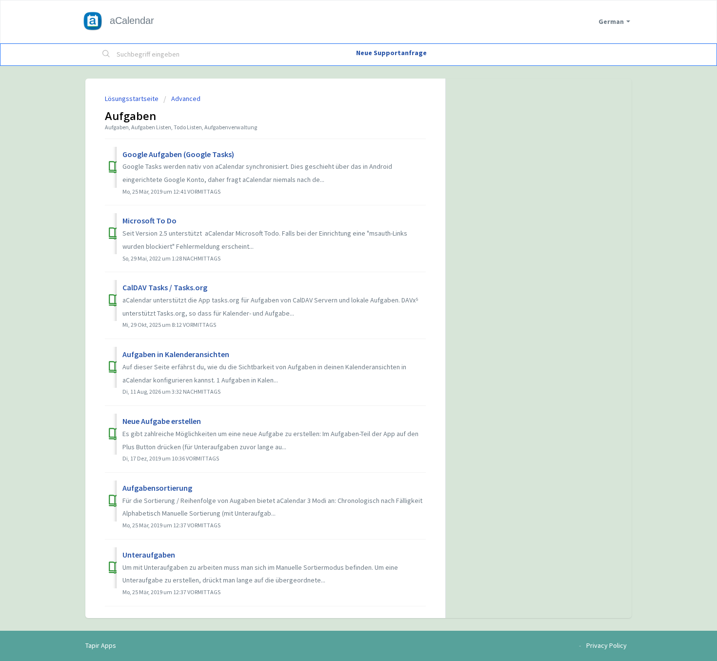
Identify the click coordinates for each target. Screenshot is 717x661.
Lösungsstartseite (132, 98)
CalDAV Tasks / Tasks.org (164, 287)
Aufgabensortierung (157, 488)
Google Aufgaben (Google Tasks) (178, 154)
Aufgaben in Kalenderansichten (175, 354)
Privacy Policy (606, 645)
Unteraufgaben (148, 555)
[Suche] (106, 54)
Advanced (185, 98)
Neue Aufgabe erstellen (161, 421)
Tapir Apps (100, 645)
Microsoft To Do (149, 220)
